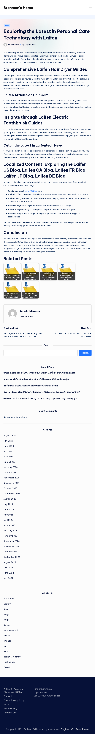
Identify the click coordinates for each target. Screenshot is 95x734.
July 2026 (8, 440)
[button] (26, 316)
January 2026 (10, 472)
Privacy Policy (10, 708)
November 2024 (11, 546)
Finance (7, 640)
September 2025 (11, 493)
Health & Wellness (12, 656)
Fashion (7, 635)
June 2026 (8, 446)
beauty (7, 604)
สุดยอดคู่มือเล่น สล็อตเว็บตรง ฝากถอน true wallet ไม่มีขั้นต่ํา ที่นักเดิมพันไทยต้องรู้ (39, 372)
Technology (9, 662)
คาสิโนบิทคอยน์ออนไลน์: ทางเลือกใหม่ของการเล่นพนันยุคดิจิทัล (30, 385)
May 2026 (8, 451)
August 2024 (9, 562)
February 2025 (10, 530)
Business (7, 625)
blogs (6, 614)
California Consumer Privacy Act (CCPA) (13, 691)
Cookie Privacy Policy (13, 700)
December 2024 (11, 541)
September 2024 (11, 557)
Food (5, 646)
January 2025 (10, 536)
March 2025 (9, 525)
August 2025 (9, 498)
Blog (7, 25)
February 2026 (10, 467)
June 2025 (8, 509)
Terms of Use (10, 712)
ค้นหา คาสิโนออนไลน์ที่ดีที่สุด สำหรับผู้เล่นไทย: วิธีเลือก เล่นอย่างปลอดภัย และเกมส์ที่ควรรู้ (41, 392)
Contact (7, 696)
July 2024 (8, 567)
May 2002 (8, 578)
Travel (6, 667)
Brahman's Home (18, 7)
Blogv (6, 619)
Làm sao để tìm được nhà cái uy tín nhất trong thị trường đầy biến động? (40, 398)
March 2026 (9, 462)
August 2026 (9, 435)
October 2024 (10, 551)
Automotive (9, 598)
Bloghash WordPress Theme (75, 729)
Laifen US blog (31, 191)
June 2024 (8, 572)
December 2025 (11, 477)
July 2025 (8, 504)
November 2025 (11, 483)
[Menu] (90, 7)
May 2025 (8, 514)
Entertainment (10, 630)
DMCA (6, 704)
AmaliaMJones (30, 311)
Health (6, 651)
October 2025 (10, 488)
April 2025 (8, 520)
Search (47, 345)
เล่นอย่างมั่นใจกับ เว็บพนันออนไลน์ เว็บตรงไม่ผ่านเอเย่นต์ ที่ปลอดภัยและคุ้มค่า (36, 379)
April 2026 (8, 456)
